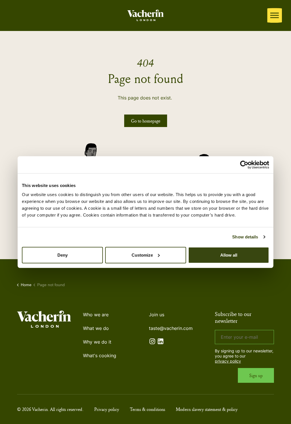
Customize (142, 254)
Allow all (228, 254)
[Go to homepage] (145, 14)
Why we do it (97, 342)
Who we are (96, 314)
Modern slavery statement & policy (207, 409)
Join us (156, 314)
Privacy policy (106, 409)
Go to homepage (145, 121)
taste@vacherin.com (171, 328)
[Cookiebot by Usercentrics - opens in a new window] (244, 165)
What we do (96, 328)
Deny (62, 254)
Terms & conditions (147, 409)
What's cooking (99, 355)
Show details (245, 236)
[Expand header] (274, 15)
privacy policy (228, 361)
